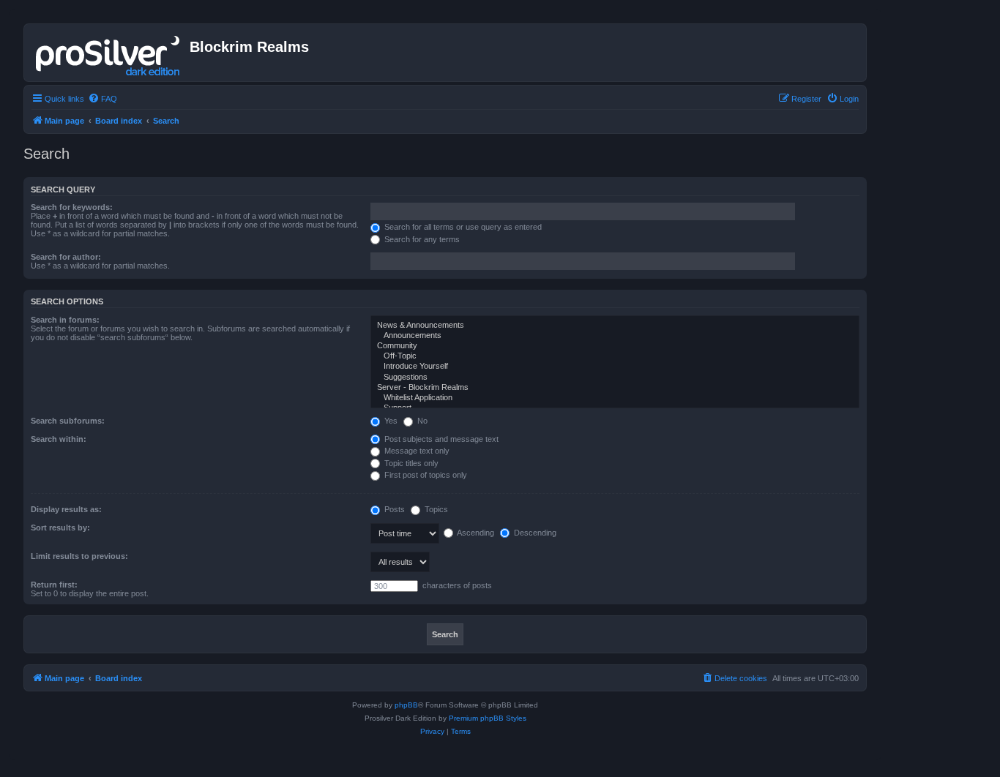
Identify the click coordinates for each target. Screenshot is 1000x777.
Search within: (58, 439)
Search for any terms (421, 239)
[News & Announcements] (615, 325)
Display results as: (66, 509)
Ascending (474, 532)
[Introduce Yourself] (615, 366)
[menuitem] (102, 99)
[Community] (615, 346)
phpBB (406, 705)
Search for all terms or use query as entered (462, 226)
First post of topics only (424, 474)
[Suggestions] (615, 377)
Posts (393, 509)
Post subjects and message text (440, 439)
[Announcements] (615, 336)
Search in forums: (65, 319)
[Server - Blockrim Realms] (615, 388)
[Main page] (109, 53)
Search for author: (66, 256)
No (421, 420)
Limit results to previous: (79, 556)
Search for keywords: (72, 207)
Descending (534, 532)
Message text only (415, 450)
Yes (390, 420)
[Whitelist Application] (615, 398)
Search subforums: (68, 420)
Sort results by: (60, 527)
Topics (435, 509)
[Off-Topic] (615, 356)
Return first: (54, 584)
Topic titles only (410, 463)
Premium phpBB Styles (487, 718)
